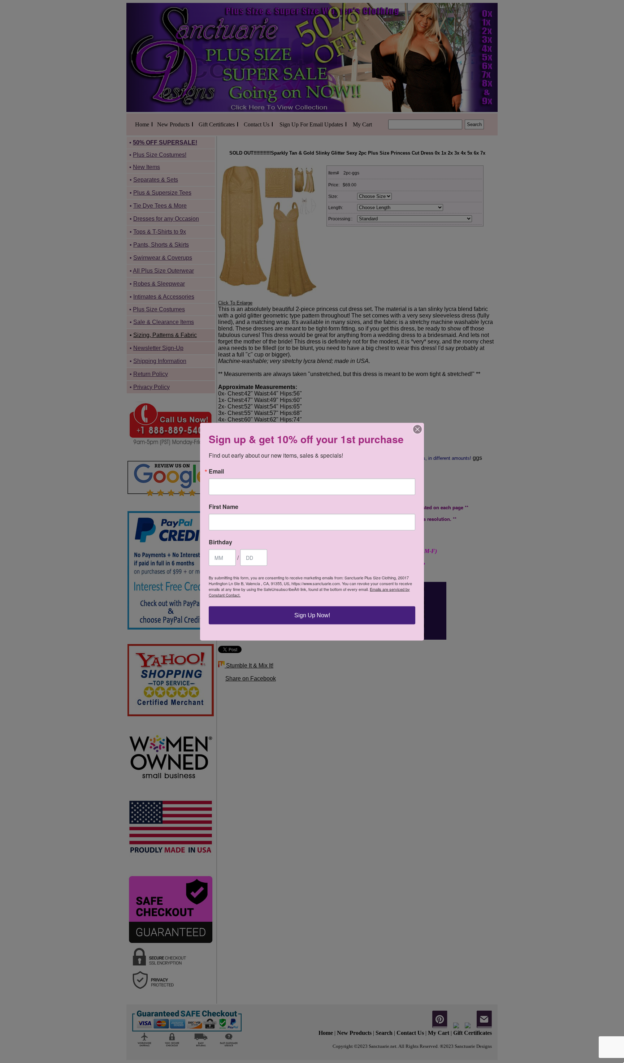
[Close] (417, 429)
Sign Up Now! (312, 615)
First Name (223, 506)
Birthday (220, 542)
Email (216, 471)
